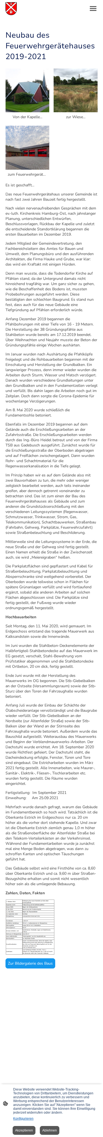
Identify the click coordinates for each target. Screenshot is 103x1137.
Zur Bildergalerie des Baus (30, 963)
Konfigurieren (23, 1119)
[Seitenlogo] (11, 8)
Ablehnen (49, 1130)
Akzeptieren (24, 1130)
